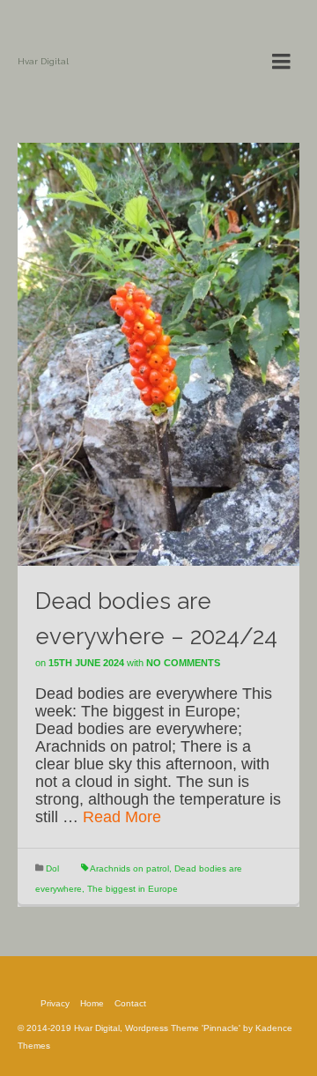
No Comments (183, 662)
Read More (122, 817)
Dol (52, 868)
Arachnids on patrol (129, 868)
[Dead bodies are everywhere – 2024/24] (158, 353)
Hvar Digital (43, 61)
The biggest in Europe (132, 889)
